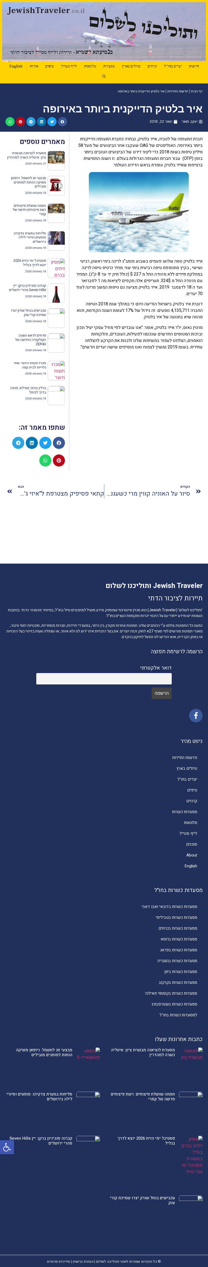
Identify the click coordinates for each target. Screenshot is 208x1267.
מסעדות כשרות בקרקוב (178, 982)
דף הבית (197, 91)
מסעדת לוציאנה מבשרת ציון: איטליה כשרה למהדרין (26, 155)
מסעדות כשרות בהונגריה (177, 961)
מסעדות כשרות (184, 812)
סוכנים (191, 844)
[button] (7, 1147)
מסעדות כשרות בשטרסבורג (174, 1004)
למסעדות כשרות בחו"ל (178, 1015)
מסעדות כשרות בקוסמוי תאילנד (171, 993)
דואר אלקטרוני (156, 668)
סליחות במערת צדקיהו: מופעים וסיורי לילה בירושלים (29, 237)
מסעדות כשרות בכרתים (177, 928)
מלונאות (90, 66)
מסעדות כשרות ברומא (179, 939)
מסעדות (109, 66)
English (15, 66)
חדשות (194, 66)
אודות (34, 66)
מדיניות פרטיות (58, 1261)
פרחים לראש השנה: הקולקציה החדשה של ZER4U (30, 339)
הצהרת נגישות (83, 1261)
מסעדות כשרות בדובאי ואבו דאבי (169, 907)
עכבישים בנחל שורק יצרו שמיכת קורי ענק (28, 312)
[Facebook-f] (196, 715)
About (191, 855)
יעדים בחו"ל (173, 66)
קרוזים (152, 66)
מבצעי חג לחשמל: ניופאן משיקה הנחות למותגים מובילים (28, 182)
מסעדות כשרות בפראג (178, 950)
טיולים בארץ (131, 66)
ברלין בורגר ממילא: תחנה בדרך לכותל (28, 390)
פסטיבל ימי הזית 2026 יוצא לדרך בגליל (30, 262)
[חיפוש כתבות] (104, 76)
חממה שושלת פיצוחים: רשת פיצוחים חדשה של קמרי (29, 209)
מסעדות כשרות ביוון (180, 972)
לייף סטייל (69, 66)
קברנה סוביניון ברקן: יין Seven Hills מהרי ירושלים (27, 287)
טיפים (49, 66)
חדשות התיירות (177, 91)
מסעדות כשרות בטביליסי (176, 917)
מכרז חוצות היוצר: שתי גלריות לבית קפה (30, 365)
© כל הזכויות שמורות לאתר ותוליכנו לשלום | (127, 1261)
